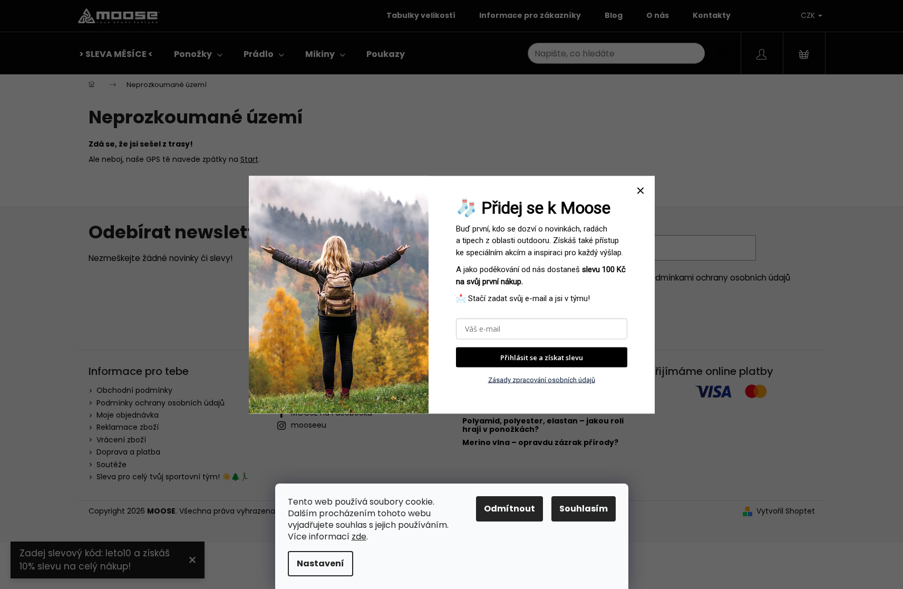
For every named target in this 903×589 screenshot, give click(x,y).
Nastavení (320, 563)
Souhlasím (583, 509)
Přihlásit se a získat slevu (541, 357)
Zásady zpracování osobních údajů (541, 380)
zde (359, 536)
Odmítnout (509, 509)
